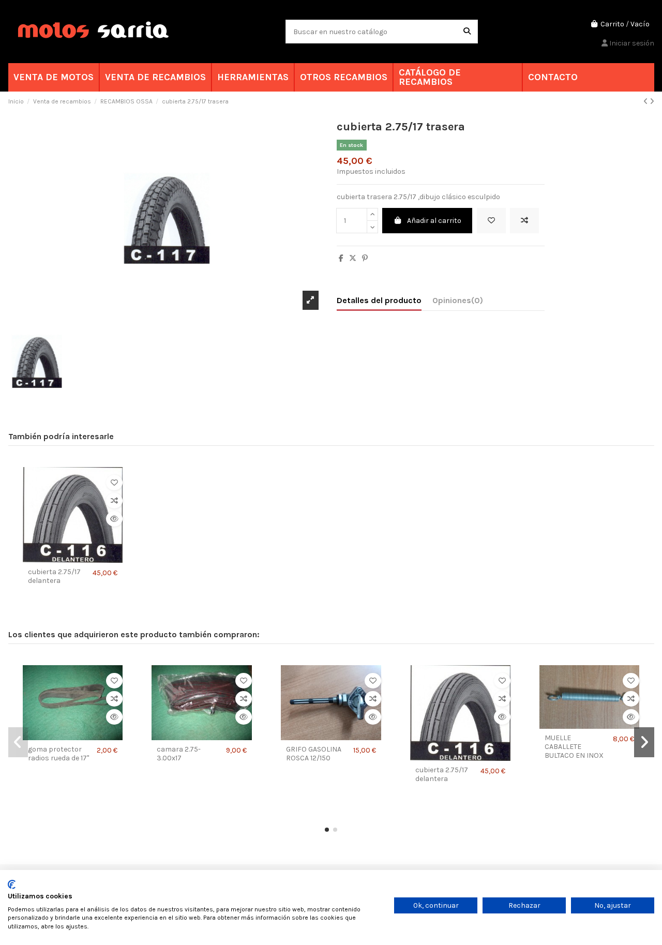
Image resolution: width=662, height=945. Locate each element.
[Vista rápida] (114, 519)
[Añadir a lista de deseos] (491, 220)
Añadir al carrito (434, 220)
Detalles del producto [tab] (379, 300)
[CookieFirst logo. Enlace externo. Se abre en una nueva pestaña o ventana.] (12, 884)
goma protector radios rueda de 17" (58, 753)
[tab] (457, 302)
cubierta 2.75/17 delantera (54, 576)
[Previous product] (646, 101)
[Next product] (652, 101)
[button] (327, 830)
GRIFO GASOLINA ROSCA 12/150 (313, 753)
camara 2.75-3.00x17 (179, 753)
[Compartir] (341, 258)
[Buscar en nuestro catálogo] (467, 31)
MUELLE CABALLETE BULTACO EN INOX (574, 747)
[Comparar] (114, 500)
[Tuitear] (352, 258)
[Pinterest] (365, 258)
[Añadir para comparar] (524, 220)
